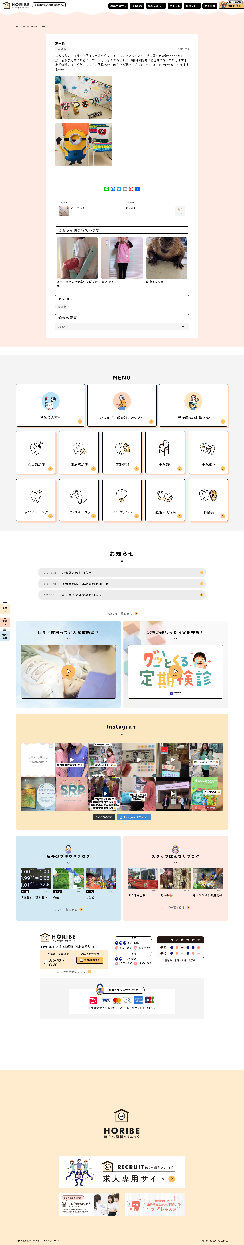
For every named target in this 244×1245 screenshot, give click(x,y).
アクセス (174, 6)
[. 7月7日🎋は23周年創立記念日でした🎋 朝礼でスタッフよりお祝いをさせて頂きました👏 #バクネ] (105, 794)
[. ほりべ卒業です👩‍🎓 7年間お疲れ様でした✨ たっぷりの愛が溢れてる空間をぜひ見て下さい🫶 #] (71, 760)
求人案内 (209, 6)
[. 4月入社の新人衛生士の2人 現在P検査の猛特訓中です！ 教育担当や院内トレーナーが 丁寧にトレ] (139, 794)
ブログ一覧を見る (66, 909)
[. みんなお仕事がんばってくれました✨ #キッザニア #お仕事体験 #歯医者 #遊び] (139, 760)
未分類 (62, 49)
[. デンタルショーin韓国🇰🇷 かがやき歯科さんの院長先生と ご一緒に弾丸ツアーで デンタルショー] (172, 794)
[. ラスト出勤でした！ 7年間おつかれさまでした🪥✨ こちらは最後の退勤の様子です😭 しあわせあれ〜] (105, 760)
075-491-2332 (57, 962)
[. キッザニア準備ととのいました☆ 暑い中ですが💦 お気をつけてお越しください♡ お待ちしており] (172, 760)
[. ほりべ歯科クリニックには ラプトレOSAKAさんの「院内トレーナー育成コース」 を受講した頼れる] (71, 794)
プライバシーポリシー (51, 1240)
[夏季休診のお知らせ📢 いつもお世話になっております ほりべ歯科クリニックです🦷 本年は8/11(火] (38, 794)
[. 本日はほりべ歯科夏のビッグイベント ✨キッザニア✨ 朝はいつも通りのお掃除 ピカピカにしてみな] (206, 760)
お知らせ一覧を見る (119, 613)
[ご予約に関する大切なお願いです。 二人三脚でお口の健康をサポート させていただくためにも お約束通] (38, 760)
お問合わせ (192, 6)
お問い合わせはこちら (71, 971)
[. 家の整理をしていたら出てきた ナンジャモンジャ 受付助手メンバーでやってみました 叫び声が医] (206, 794)
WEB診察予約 (92, 960)
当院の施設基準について (27, 1240)
